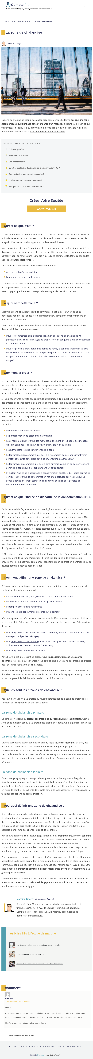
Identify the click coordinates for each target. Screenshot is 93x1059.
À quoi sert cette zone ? (18, 155)
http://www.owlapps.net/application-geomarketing (25, 1023)
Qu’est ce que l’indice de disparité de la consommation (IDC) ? (34, 168)
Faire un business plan (17, 21)
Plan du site (14, 1047)
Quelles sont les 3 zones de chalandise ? (25, 180)
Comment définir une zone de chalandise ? (26, 174)
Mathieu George (25, 899)
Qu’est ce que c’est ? (17, 149)
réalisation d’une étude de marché (47, 131)
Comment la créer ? (17, 161)
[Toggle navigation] (85, 6)
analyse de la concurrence (24, 641)
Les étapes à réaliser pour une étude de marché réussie (38, 945)
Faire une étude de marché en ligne (30, 954)
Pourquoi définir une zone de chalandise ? (26, 186)
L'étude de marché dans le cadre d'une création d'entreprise (39, 964)
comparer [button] (46, 208)
